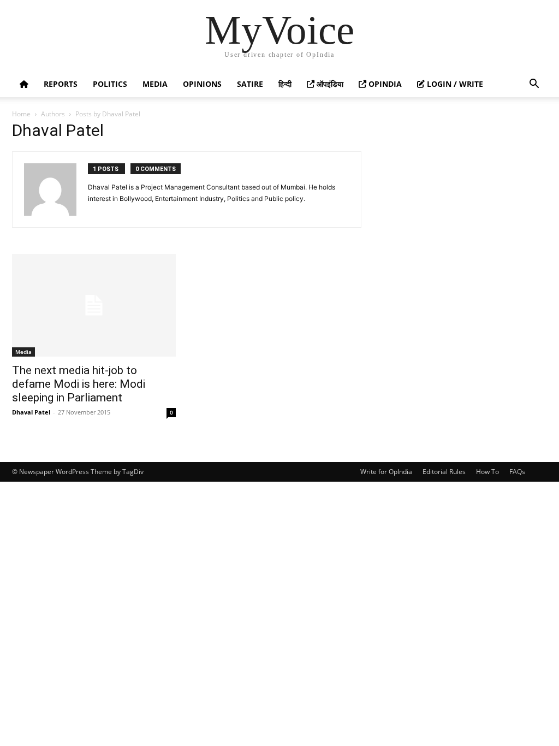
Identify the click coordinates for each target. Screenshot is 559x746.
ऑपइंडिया (328, 84)
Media (155, 84)
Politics (110, 84)
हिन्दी (285, 84)
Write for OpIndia (386, 471)
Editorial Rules (444, 471)
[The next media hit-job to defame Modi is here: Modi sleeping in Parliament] (94, 305)
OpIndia (384, 84)
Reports (61, 84)
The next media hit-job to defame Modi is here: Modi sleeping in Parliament (78, 384)
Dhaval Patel (31, 412)
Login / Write (454, 84)
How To (487, 471)
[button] (534, 85)
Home (21, 114)
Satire (250, 84)
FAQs (517, 471)
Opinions (202, 84)
